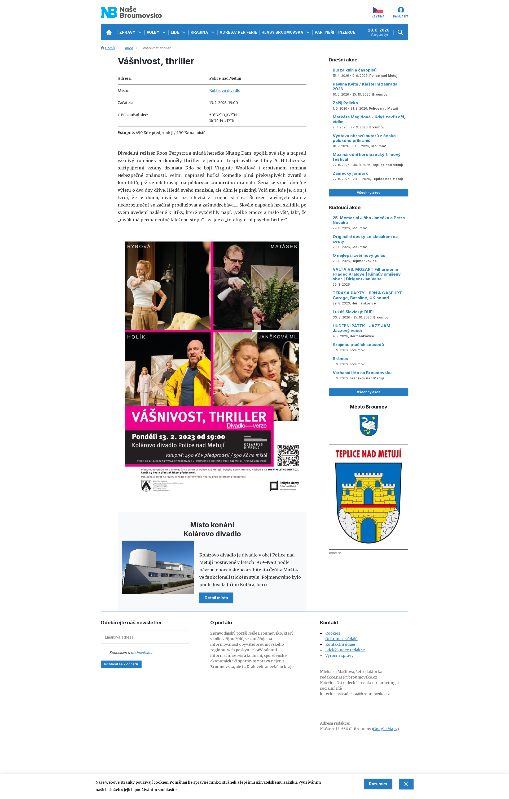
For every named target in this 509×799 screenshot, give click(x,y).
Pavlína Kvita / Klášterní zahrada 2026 (365, 86)
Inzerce (346, 32)
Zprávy (127, 32)
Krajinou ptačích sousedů (358, 344)
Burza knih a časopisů (354, 70)
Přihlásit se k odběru (121, 664)
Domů (110, 48)
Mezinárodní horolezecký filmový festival (367, 157)
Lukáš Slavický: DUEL (354, 311)
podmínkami (141, 652)
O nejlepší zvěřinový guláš (359, 255)
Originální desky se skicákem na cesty (365, 239)
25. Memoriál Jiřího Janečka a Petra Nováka (369, 220)
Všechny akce (368, 193)
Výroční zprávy (339, 655)
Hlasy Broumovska (282, 32)
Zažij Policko (345, 102)
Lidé (175, 32)
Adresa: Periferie (238, 32)
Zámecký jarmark (350, 173)
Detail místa (216, 597)
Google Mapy (385, 728)
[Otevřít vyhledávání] (401, 32)
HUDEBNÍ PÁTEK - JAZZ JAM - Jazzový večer (363, 328)
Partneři (324, 32)
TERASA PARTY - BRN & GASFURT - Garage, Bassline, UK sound (369, 295)
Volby (153, 32)
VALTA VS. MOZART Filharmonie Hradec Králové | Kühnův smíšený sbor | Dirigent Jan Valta (367, 274)
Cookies (332, 633)
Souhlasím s (130, 652)
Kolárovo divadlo (224, 90)
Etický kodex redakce (345, 650)
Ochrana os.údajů (341, 638)
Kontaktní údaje (340, 644)
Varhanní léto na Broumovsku (362, 372)
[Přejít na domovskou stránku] (109, 32)
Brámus (340, 358)
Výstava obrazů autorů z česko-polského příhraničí (365, 138)
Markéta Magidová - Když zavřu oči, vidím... (369, 119)
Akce (129, 48)
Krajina (200, 32)
